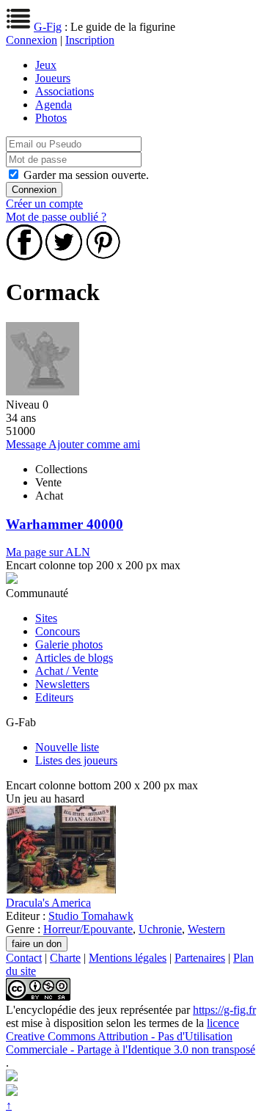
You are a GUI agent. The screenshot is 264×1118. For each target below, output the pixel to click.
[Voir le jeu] (61, 889)
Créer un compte (44, 203)
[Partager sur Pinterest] (103, 256)
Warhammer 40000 (64, 524)
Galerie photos (69, 644)
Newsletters (62, 684)
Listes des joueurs (76, 760)
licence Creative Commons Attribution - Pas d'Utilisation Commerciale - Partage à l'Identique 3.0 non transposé (130, 1036)
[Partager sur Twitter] (63, 256)
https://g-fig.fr (224, 1010)
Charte (65, 957)
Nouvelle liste (67, 747)
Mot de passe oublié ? (56, 217)
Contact (24, 957)
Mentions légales (127, 957)
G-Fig (48, 27)
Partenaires (200, 957)
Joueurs (52, 78)
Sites (46, 618)
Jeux (45, 65)
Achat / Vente (66, 671)
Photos (51, 118)
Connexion (31, 40)
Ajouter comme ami (94, 444)
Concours (57, 631)
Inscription (89, 40)
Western (206, 929)
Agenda (53, 104)
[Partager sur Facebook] (24, 256)
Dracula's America (48, 902)
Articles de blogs (74, 657)
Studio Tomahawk (90, 916)
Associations (64, 91)
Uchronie (160, 929)
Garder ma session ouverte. (86, 175)
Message (27, 444)
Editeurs (54, 697)
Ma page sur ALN (48, 552)
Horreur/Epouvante (88, 929)
